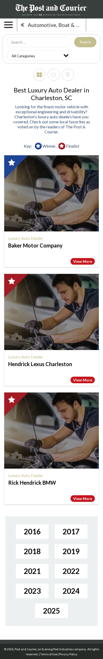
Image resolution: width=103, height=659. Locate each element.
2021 (32, 571)
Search (85, 42)
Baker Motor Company (35, 245)
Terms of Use (48, 654)
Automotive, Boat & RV (55, 25)
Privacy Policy (68, 654)
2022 (71, 571)
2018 (32, 551)
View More (82, 261)
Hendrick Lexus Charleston (40, 364)
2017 (71, 531)
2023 (32, 590)
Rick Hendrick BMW (32, 482)
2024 (71, 590)
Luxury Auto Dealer (25, 238)
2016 (32, 531)
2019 (71, 551)
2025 (51, 610)
